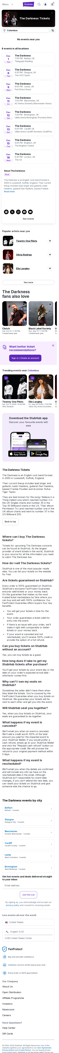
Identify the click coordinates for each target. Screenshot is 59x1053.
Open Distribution (11, 992)
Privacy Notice (8, 1050)
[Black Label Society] (41, 318)
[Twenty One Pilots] (14, 391)
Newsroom (8, 1009)
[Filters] (52, 30)
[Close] (53, 345)
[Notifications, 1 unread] (52, 4)
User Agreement (44, 1048)
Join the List (28, 894)
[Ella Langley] (41, 391)
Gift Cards (7, 1033)
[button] (11, 4)
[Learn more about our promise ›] (12, 949)
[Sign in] (45, 4)
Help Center (8, 1027)
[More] (52, 12)
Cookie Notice (25, 1050)
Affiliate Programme (13, 998)
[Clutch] (14, 318)
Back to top (10, 521)
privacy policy (12, 905)
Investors (7, 1003)
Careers (6, 1015)
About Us (7, 986)
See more (28, 282)
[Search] (39, 4)
